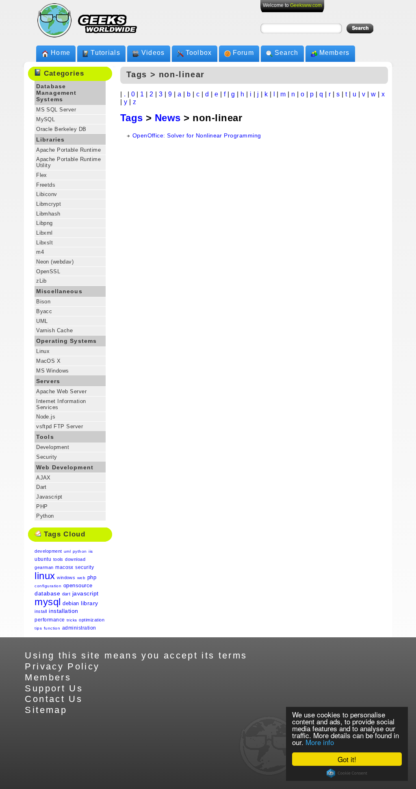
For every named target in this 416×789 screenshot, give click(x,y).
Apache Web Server (61, 391)
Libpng (44, 223)
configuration (48, 586)
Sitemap (46, 710)
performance (50, 620)
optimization (91, 619)
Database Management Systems (56, 92)
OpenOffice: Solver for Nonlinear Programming (196, 135)
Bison (43, 302)
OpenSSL (48, 271)
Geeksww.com (306, 5)
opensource (78, 585)
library (89, 603)
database (47, 593)
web (81, 577)
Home (60, 52)
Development (52, 447)
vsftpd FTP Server (59, 426)
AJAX (43, 478)
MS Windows (52, 371)
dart (66, 593)
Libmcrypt (48, 204)
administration (79, 628)
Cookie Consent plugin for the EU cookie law (347, 773)
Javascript (49, 497)
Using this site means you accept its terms (136, 655)
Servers (48, 381)
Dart (41, 487)
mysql (48, 601)
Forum (243, 52)
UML (42, 321)
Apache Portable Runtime (68, 150)
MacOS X (48, 361)
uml (67, 551)
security (84, 567)
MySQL (45, 119)
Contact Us (53, 699)
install (41, 611)
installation (63, 611)
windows (66, 577)
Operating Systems (66, 341)
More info (320, 742)
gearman (44, 567)
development (48, 551)
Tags (131, 117)
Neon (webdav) (55, 262)
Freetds (45, 185)
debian (71, 603)
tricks (72, 620)
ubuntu (43, 559)
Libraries (50, 139)
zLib (41, 281)
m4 (40, 252)
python (80, 551)
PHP (42, 506)
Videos (153, 52)
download (75, 559)
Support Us (54, 688)
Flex (41, 175)
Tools (45, 437)
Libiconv (46, 194)
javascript (85, 593)
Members (334, 52)
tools (58, 559)
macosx (64, 567)
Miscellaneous (59, 291)
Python (45, 516)
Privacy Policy (62, 666)
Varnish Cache (54, 330)
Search (287, 52)
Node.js (45, 417)
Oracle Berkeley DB (61, 129)
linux (45, 575)
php (91, 577)
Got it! (347, 759)
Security (46, 457)
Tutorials (105, 52)
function (52, 628)
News (168, 117)
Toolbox (199, 52)
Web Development (64, 467)
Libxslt (44, 243)
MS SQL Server (56, 110)
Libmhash (48, 214)
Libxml (44, 233)
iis (91, 551)
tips (38, 628)
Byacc (44, 311)
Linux (43, 351)
